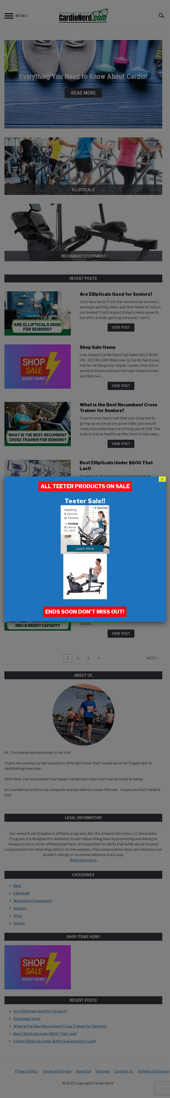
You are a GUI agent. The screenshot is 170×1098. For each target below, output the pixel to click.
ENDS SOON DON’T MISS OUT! (84, 612)
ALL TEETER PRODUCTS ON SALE (85, 486)
